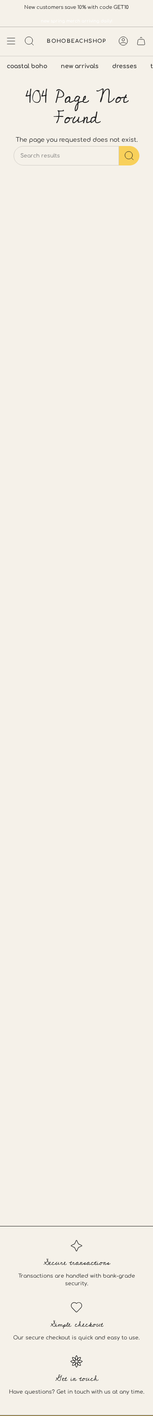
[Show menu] (11, 41)
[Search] (129, 155)
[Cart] (141, 41)
